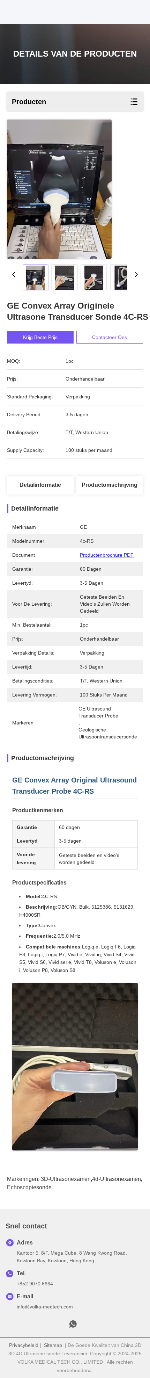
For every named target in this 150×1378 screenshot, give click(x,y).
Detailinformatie (40, 485)
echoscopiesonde (29, 1187)
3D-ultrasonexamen (66, 1179)
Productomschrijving (109, 485)
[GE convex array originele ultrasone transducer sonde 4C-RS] (59, 189)
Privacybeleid (23, 1345)
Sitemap (53, 1345)
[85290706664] (73, 1326)
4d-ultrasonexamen (116, 1179)
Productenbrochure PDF (107, 555)
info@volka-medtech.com (45, 1307)
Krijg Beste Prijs (40, 337)
